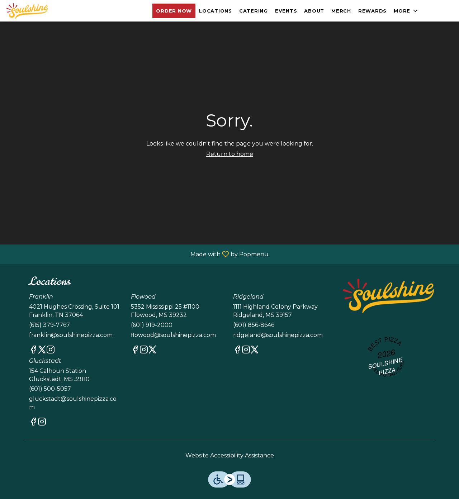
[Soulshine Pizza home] (38, 11)
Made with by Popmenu (137, 254)
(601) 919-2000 (151, 325)
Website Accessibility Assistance (229, 455)
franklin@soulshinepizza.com (71, 335)
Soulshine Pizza (388, 295)
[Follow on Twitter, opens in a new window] (42, 351)
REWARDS (372, 11)
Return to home (229, 154)
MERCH (341, 11)
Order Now (174, 11)
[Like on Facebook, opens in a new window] (33, 351)
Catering (253, 11)
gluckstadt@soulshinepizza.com (73, 402)
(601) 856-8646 (253, 325)
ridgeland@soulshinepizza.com (278, 335)
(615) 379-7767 (49, 325)
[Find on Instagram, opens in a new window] (50, 351)
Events (286, 11)
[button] (406, 11)
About (314, 11)
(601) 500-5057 (50, 388)
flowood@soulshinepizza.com (173, 335)
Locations (215, 11)
